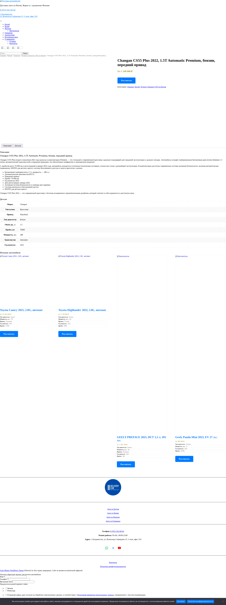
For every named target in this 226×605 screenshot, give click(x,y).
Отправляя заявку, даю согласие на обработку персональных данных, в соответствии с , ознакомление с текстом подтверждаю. (76, 595)
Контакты (13, 43)
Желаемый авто (6, 582)
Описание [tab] (7, 146)
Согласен (181, 601)
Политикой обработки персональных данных (95, 595)
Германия (8, 33)
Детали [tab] (18, 146)
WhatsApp (11, 591)
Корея (7, 26)
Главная (3, 56)
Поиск (25, 53)
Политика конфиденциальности (113, 566)
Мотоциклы (14, 31)
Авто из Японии (113, 517)
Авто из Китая (113, 509)
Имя (2, 577)
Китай (7, 24)
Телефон (4, 579)
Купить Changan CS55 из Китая (34, 56)
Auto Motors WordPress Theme (12, 570)
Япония (8, 29)
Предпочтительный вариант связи (14, 584)
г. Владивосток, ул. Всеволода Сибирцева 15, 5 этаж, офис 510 (18, 15)
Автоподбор (10, 35)
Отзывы (12, 41)
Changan (17, 56)
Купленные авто (11, 37)
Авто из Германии (113, 521)
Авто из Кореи (113, 513)
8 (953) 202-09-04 (7, 10)
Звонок (10, 588)
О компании (10, 39)
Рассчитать (126, 80)
